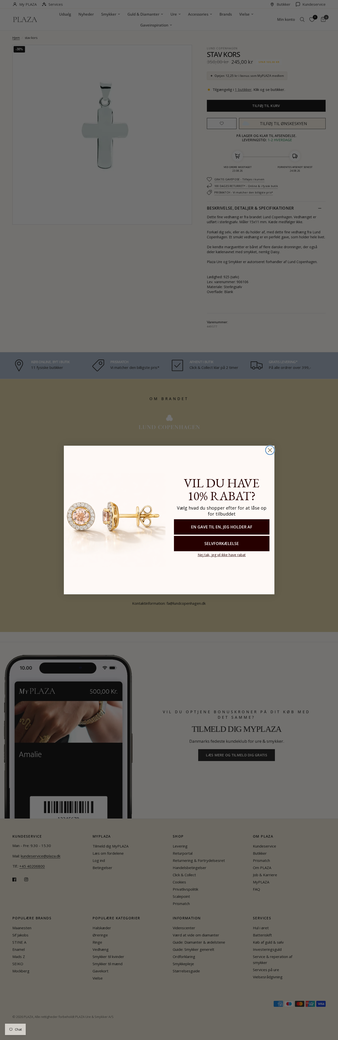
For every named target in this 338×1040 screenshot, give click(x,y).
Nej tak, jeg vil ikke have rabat (222, 554)
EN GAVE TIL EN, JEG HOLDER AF (221, 527)
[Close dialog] (270, 450)
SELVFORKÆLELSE (221, 543)
